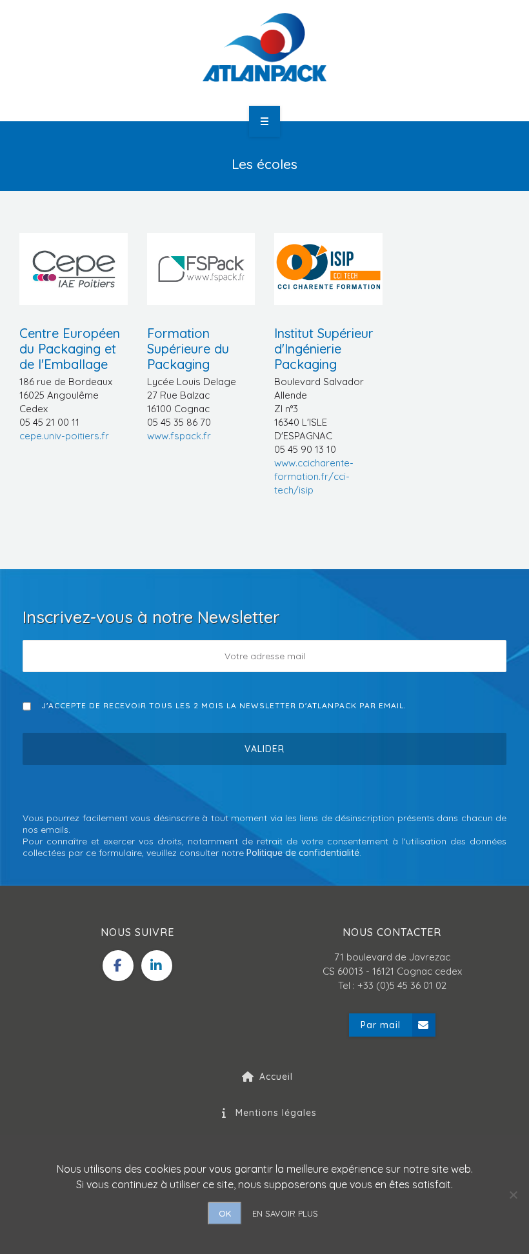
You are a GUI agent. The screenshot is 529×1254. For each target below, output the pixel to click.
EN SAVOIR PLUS (285, 1213)
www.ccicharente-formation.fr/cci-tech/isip (314, 476)
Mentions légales (276, 1113)
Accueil (276, 1076)
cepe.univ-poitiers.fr (64, 436)
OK (225, 1213)
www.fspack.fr (179, 436)
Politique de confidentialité (302, 853)
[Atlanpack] (264, 47)
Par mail (381, 1025)
